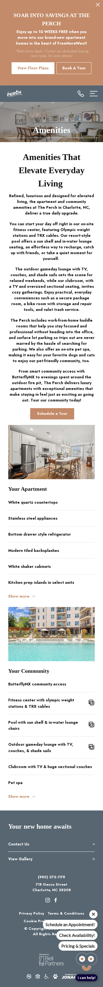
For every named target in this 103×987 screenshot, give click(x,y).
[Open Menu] (94, 93)
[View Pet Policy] (55, 976)
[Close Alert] (98, 5)
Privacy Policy (31, 913)
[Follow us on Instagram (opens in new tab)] (47, 899)
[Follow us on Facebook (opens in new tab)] (55, 899)
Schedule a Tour (52, 413)
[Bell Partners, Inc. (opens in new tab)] (51, 959)
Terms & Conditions (66, 913)
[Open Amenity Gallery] (91, 703)
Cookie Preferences (42, 921)
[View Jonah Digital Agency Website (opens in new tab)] (69, 976)
